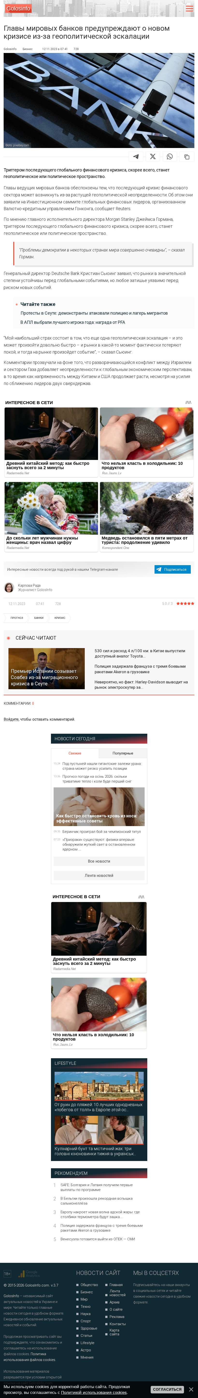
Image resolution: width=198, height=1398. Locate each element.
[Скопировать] (186, 157)
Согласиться (167, 1389)
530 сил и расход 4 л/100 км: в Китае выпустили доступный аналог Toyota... (140, 653)
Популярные (123, 753)
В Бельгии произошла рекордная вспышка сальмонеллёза (97, 1201)
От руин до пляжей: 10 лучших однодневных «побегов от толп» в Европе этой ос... (98, 1107)
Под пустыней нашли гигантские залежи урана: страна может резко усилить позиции (102, 766)
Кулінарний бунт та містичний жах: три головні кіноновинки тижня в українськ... (95, 1151)
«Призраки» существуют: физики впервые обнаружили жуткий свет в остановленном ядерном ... (99, 844)
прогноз (17, 618)
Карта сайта (114, 1332)
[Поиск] (169, 8)
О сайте (116, 1309)
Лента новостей (99, 875)
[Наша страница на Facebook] (138, 1315)
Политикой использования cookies (94, 1392)
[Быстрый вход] (179, 8)
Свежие (75, 753)
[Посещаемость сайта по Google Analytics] (29, 1274)
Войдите (11, 719)
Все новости (99, 861)
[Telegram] (136, 156)
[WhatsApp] (170, 156)
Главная (116, 1285)
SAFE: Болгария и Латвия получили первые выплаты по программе (97, 1187)
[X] (153, 156)
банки (38, 618)
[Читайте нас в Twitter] (153, 1315)
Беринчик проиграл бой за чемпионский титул (102, 831)
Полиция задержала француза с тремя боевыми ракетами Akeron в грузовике (140, 669)
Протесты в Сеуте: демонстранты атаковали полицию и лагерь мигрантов (94, 313)
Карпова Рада (29, 585)
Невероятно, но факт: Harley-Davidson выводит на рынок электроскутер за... (141, 685)
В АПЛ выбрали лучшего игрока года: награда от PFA (73, 322)
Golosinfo (18, 8)
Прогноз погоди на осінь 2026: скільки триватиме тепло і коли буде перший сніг (97, 779)
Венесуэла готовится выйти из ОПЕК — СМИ (98, 1239)
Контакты (118, 1324)
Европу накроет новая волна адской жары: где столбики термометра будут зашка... (100, 1214)
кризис (60, 618)
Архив (115, 1302)
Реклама (117, 1317)
